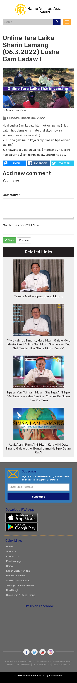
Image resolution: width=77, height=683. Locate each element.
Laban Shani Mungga (18, 570)
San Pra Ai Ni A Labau (18, 580)
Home (9, 546)
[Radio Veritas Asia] (38, 9)
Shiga (9, 565)
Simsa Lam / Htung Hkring (20, 594)
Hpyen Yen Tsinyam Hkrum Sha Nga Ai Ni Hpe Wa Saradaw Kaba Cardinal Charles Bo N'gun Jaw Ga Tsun (38, 396)
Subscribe (38, 496)
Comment (11, 195)
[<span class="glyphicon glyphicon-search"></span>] (57, 22)
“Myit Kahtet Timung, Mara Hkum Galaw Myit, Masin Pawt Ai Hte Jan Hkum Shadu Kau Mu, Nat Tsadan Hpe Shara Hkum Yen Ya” (39, 344)
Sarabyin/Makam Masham (20, 585)
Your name (11, 180)
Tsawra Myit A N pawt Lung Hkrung (38, 296)
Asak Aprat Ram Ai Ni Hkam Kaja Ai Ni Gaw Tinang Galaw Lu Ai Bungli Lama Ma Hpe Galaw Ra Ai (38, 448)
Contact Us (12, 556)
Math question (15, 225)
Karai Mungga (13, 561)
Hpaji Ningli (12, 590)
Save (11, 240)
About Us (11, 551)
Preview (24, 240)
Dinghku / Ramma (16, 575)
